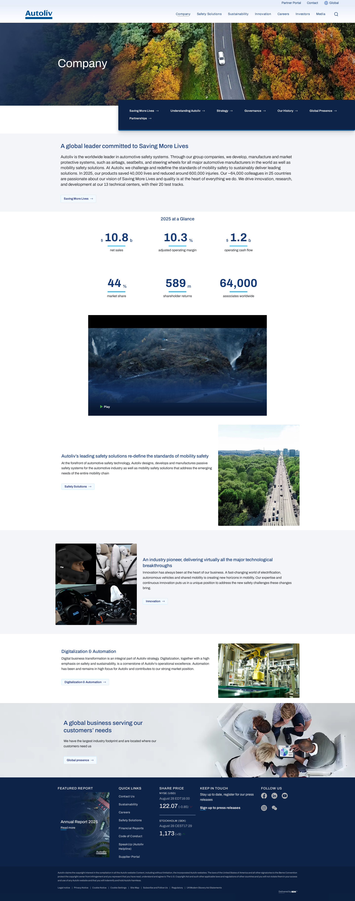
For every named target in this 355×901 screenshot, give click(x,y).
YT (284, 795)
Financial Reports (131, 828)
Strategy (222, 110)
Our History (285, 110)
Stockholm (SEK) (172, 821)
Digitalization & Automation (83, 682)
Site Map (134, 887)
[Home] (38, 14)
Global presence (78, 760)
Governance (252, 110)
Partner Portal (291, 3)
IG (263, 807)
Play (107, 406)
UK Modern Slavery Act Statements (204, 887)
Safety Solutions (209, 14)
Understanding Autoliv (185, 110)
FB (263, 795)
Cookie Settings (118, 887)
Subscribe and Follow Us (155, 887)
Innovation (263, 14)
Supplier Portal (129, 856)
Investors (303, 14)
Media (320, 14)
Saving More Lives (141, 110)
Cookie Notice (99, 887)
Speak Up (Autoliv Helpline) (131, 846)
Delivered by (285, 891)
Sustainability (238, 14)
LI (272, 795)
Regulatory (177, 887)
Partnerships (138, 118)
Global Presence (321, 110)
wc (273, 807)
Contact (312, 3)
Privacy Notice (81, 887)
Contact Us (126, 796)
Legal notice (64, 887)
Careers (283, 14)
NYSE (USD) (167, 793)
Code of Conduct (130, 836)
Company (183, 14)
